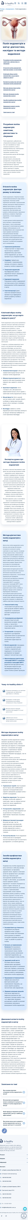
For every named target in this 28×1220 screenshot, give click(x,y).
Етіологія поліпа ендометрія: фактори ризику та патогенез (12, 68)
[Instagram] (6, 1216)
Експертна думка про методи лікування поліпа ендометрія (12, 82)
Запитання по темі (9, 112)
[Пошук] (22, 3)
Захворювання (10, 9)
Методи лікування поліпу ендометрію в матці (11, 95)
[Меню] (25, 3)
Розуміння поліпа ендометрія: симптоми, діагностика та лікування (12, 61)
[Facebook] (1, 1216)
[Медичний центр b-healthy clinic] (7, 3)
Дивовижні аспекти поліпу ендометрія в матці (11, 107)
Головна (2, 9)
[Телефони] (18, 3)
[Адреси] (15, 3)
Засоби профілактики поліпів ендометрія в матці (12, 101)
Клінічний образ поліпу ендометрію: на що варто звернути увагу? (11, 75)
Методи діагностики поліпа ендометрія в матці (11, 89)
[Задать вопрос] (25, 1209)
